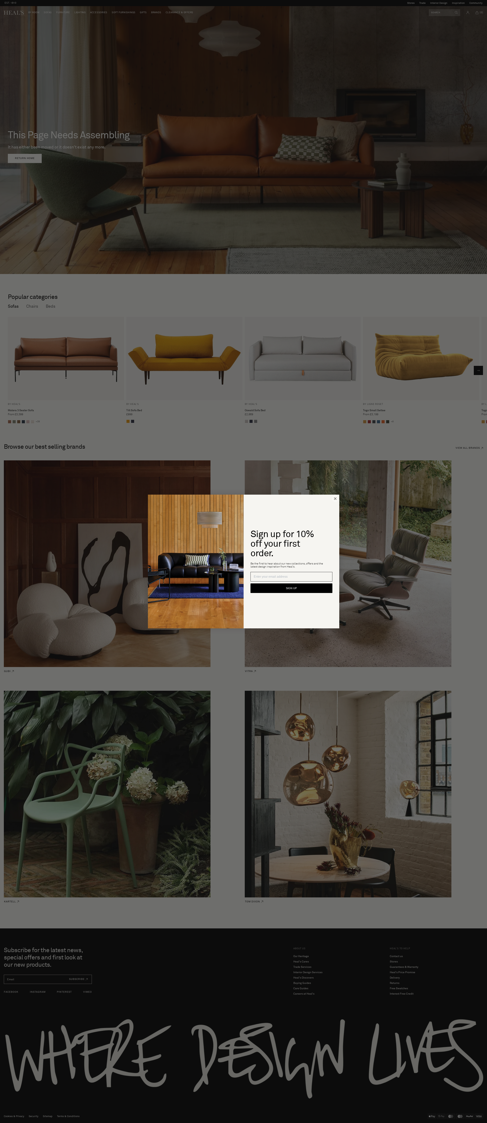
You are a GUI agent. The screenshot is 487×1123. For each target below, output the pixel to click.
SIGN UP (291, 588)
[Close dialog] (335, 498)
